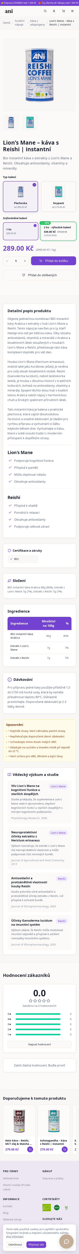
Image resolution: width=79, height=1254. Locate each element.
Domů (6, 22)
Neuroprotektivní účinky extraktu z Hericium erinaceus (25, 836)
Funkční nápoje (19, 22)
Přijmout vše (36, 1244)
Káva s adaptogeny (37, 22)
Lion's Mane (58, 786)
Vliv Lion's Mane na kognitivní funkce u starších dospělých (25, 790)
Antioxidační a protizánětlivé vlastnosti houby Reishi (29, 882)
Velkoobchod (11, 1178)
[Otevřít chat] (66, 1241)
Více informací (15, 1236)
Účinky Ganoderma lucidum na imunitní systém (31, 923)
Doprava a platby (52, 1178)
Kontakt (7, 1206)
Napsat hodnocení (39, 1044)
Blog (5, 1213)
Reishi (62, 878)
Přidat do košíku (56, 261)
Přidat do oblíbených (42, 275)
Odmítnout (15, 1244)
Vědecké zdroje (12, 1219)
